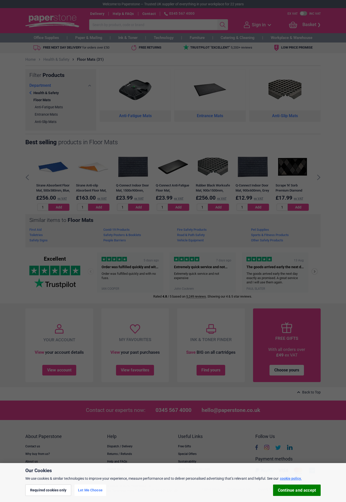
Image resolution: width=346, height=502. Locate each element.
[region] (173, 482)
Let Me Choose (90, 490)
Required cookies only (48, 490)
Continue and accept (297, 490)
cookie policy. (291, 478)
